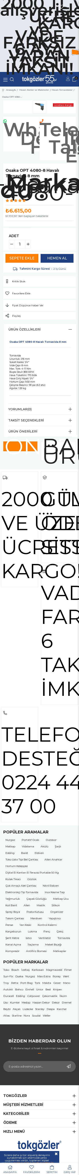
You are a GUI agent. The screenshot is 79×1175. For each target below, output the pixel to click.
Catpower (33, 996)
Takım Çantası (14, 918)
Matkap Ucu (61, 898)
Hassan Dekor (41, 1002)
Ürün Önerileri (22, 431)
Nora (27, 1015)
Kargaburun (13, 931)
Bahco (19, 989)
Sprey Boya (12, 911)
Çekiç (60, 931)
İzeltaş (25, 969)
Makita (46, 982)
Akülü (44, 846)
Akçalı (16, 1009)
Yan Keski (25, 924)
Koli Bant (11, 905)
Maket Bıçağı (53, 944)
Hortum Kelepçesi (16, 866)
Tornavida (63, 938)
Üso (5, 1002)
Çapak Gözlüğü (36, 898)
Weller (46, 1015)
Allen (27, 905)
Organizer (56, 911)
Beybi (7, 1009)
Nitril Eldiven (51, 885)
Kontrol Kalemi (47, 924)
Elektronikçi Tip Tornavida (21, 892)
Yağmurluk (12, 898)
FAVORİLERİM (31, 1172)
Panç (46, 931)
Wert (66, 976)
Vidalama (28, 846)
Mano (66, 982)
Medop (26, 1002)
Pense (9, 924)
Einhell (29, 989)
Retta (14, 982)
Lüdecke (28, 1009)
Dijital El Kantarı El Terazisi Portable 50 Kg (32, 872)
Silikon (56, 905)
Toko (6, 969)
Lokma (32, 931)
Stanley (40, 1009)
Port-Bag (26, 982)
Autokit (8, 989)
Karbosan (38, 969)
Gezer (57, 982)
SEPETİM (52, 1172)
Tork (37, 982)
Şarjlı (58, 846)
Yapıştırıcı (55, 918)
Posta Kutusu (35, 911)
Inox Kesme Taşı (55, 892)
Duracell (8, 996)
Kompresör (12, 951)
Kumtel (15, 1002)
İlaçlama (33, 944)
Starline (17, 1015)
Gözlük (31, 879)
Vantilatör (44, 938)
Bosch (15, 969)
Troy (6, 982)
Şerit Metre (12, 938)
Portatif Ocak (30, 839)
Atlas (6, 1015)
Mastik (41, 905)
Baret (24, 853)
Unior (39, 989)
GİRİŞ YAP (70, 1172)
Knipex (57, 989)
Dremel (66, 1002)
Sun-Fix (8, 976)
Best (48, 989)
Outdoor (51, 839)
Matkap (10, 846)
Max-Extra (43, 976)
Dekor (56, 1002)
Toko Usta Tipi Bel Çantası (21, 859)
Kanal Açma (13, 944)
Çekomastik (49, 996)
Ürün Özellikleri (24, 329)
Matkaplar (59, 951)
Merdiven (36, 918)
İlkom (63, 996)
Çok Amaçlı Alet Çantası (20, 885)
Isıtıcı (29, 938)
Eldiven (39, 853)
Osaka (19, 976)
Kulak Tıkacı (13, 879)
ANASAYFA (10, 1172)
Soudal (36, 1015)
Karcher (62, 1009)
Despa (51, 1009)
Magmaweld (54, 969)
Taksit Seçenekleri (26, 420)
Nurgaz (10, 839)
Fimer (68, 969)
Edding (9, 853)
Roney (57, 976)
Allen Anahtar (53, 859)
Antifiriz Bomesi (36, 951)
